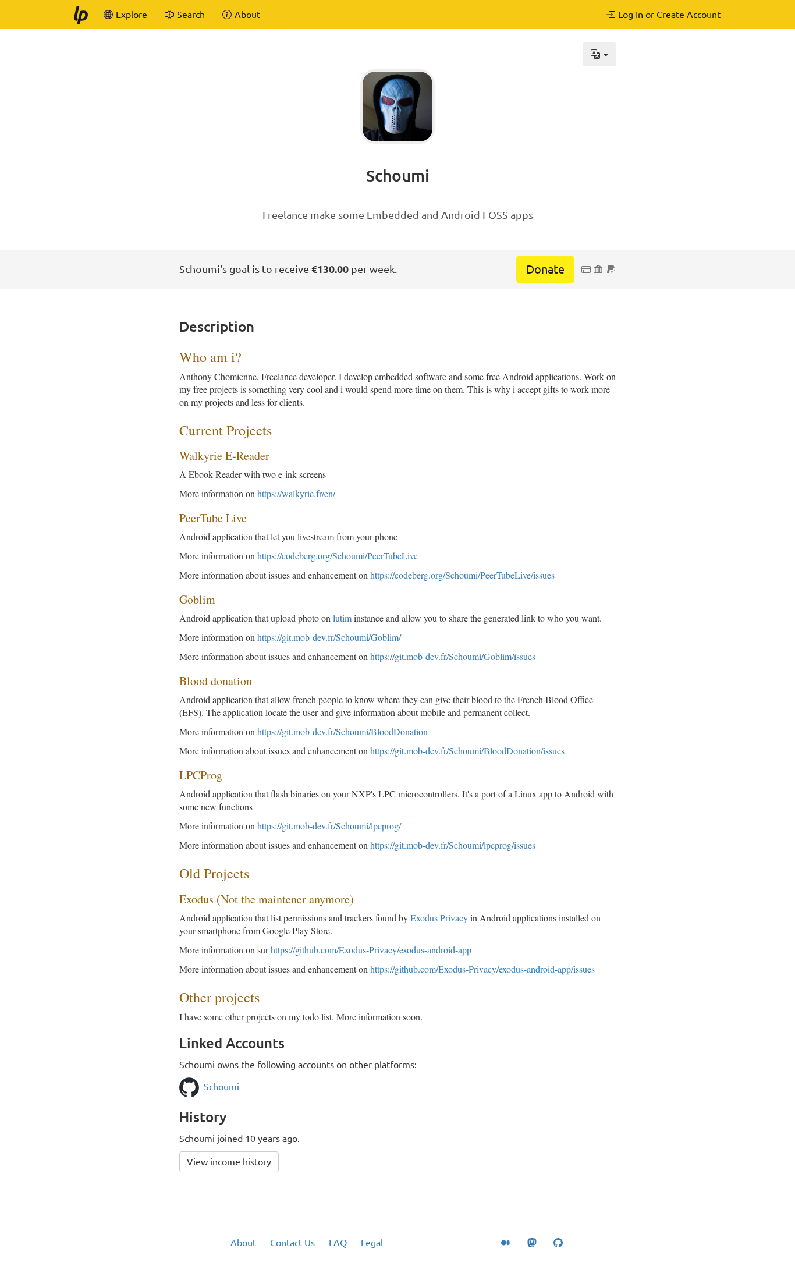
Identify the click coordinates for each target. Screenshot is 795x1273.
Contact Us (292, 1242)
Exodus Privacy (439, 918)
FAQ (338, 1242)
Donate (545, 269)
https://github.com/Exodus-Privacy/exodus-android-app (371, 950)
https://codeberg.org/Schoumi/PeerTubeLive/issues (462, 575)
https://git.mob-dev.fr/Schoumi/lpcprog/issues (452, 845)
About (243, 1242)
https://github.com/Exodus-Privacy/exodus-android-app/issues (482, 969)
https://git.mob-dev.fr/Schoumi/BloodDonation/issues (467, 750)
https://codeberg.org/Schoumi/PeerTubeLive (337, 555)
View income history (229, 1162)
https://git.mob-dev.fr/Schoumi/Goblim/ (329, 637)
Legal (372, 1242)
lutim (342, 618)
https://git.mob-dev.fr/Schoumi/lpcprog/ (329, 826)
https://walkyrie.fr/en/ (296, 493)
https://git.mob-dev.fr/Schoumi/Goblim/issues (452, 656)
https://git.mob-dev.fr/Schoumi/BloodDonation (342, 731)
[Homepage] (80, 14)
